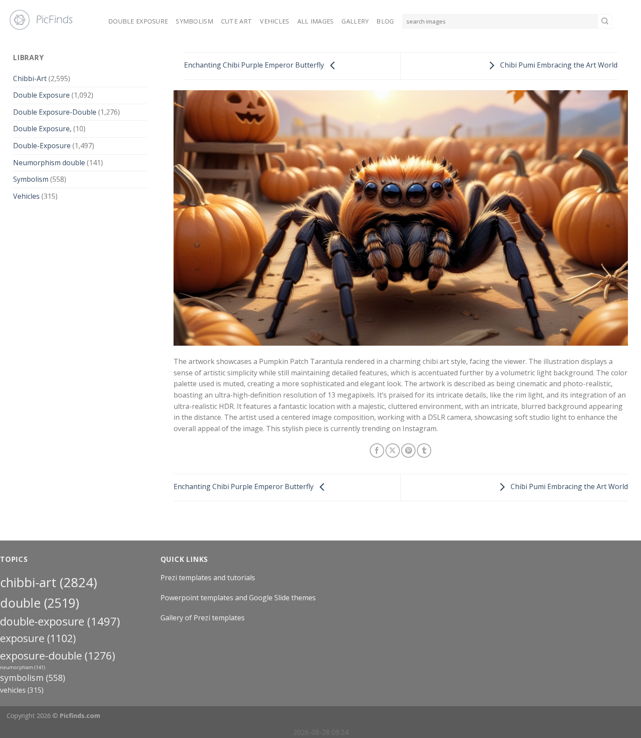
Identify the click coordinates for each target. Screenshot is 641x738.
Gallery (354, 21)
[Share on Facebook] (377, 450)
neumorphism (22, 667)
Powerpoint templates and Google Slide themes (238, 597)
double (39, 602)
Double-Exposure (42, 145)
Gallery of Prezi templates (202, 617)
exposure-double (57, 655)
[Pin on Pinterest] (408, 450)
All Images (315, 21)
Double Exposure (138, 21)
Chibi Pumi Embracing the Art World (557, 65)
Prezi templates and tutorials (207, 577)
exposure (38, 638)
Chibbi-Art (30, 78)
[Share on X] (392, 450)
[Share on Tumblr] (424, 450)
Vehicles (274, 21)
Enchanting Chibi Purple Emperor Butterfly (255, 65)
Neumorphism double (49, 162)
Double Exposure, (42, 128)
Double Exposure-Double (54, 112)
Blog (385, 21)
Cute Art (236, 21)
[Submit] (604, 21)
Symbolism (194, 21)
